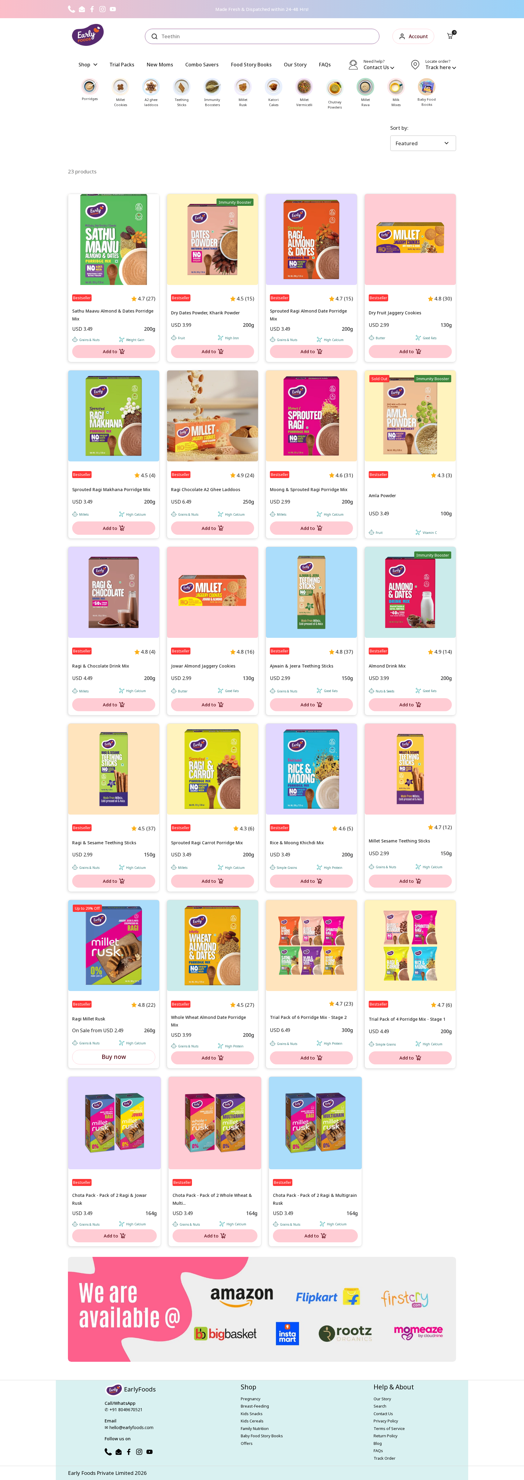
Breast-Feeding (255, 1406)
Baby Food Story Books (262, 1435)
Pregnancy (250, 1398)
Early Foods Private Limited (100, 1472)
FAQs (378, 1450)
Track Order (384, 1458)
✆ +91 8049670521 (124, 1409)
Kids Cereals (252, 1421)
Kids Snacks (252, 1413)
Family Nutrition (255, 1428)
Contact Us (383, 1413)
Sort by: (399, 127)
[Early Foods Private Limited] (88, 36)
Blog (378, 1443)
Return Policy (386, 1435)
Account (418, 36)
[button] (450, 36)
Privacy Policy (386, 1421)
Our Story (382, 1398)
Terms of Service (389, 1428)
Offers (247, 1443)
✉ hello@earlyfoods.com (129, 1427)
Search (380, 1406)
